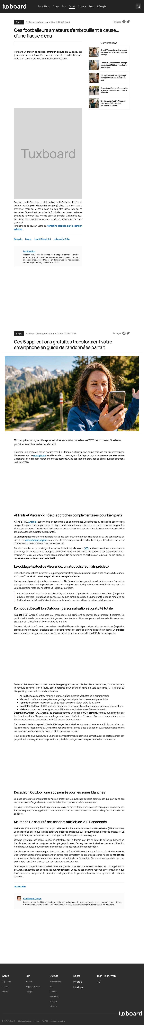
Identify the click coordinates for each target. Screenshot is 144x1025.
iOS (86, 548)
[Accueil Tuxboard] (15, 6)
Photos (5, 991)
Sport (72, 6)
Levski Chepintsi (42, 239)
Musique (78, 987)
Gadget (29, 991)
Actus (56, 6)
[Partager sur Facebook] (124, 22)
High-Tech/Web (106, 975)
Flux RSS (45, 1021)
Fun (64, 6)
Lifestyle (101, 6)
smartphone (39, 455)
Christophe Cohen (45, 333)
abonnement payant (36, 540)
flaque (28, 239)
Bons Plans (44, 6)
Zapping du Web (33, 986)
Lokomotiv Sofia (61, 239)
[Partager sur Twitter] (128, 22)
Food (91, 6)
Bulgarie (18, 239)
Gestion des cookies (57, 1021)
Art (51, 986)
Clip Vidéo (6, 981)
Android (32, 521)
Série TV (53, 1006)
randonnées (20, 886)
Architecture (55, 981)
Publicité (53, 1001)
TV (98, 981)
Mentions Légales (24, 1021)
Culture (82, 6)
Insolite (29, 981)
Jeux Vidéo (54, 996)
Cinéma (5, 986)
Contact (36, 1021)
